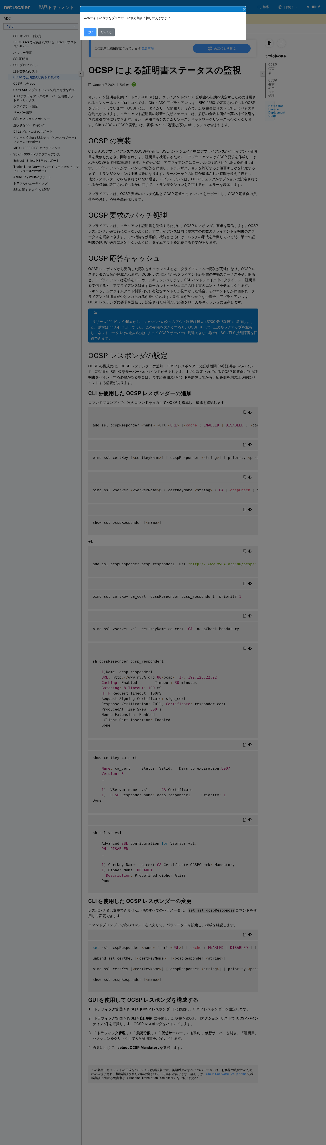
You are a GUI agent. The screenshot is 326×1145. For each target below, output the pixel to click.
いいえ (106, 32)
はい (90, 32)
